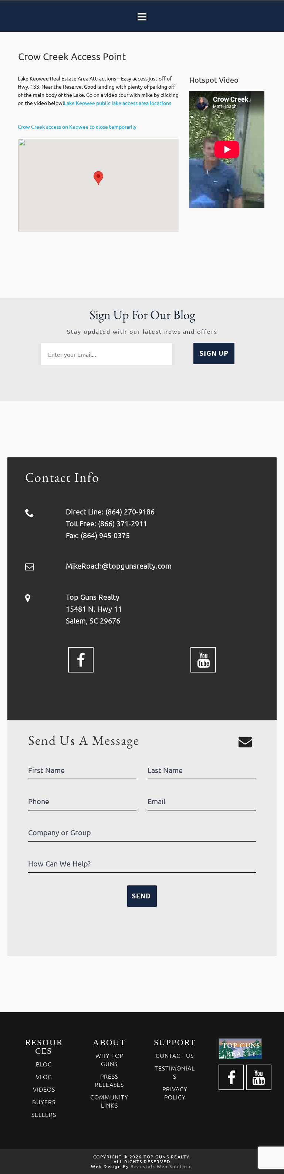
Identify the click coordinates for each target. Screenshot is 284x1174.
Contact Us (175, 1055)
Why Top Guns (109, 1059)
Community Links (109, 1101)
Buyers (43, 1102)
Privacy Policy (174, 1093)
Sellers (43, 1114)
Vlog (44, 1076)
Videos (44, 1089)
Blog (44, 1064)
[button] (98, 178)
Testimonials (175, 1072)
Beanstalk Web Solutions (162, 1166)
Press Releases (109, 1080)
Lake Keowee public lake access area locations (117, 102)
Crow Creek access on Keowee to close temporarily (77, 126)
